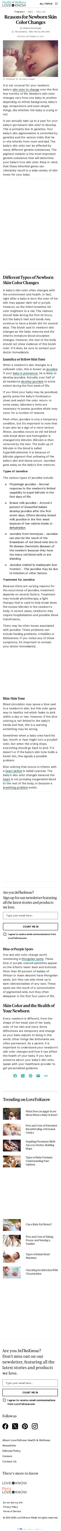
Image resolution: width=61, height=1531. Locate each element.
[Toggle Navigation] (56, 3)
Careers (7, 1456)
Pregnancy (19, 11)
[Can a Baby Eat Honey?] (12, 1225)
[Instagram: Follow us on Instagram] (35, 1426)
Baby (30, 11)
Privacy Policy (10, 1506)
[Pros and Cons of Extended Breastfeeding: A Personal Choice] (12, 1130)
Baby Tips (41, 11)
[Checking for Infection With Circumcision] (12, 1272)
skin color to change (26, 89)
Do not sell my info (13, 1502)
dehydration (17, 527)
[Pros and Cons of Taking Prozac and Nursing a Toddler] (12, 1241)
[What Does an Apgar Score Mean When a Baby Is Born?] (12, 1114)
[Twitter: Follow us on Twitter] (15, 1426)
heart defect (13, 771)
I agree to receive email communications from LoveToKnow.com (32, 936)
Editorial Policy (11, 1450)
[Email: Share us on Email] (38, 1076)
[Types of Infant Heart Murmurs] (12, 1257)
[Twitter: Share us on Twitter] (23, 1076)
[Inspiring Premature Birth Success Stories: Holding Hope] (12, 1145)
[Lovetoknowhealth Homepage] (14, 4)
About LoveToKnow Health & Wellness (26, 1440)
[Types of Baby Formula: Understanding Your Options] (12, 1161)
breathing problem (15, 787)
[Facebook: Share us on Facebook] (15, 1076)
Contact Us (9, 1461)
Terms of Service (12, 1511)
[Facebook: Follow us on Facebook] (5, 1426)
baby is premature (25, 373)
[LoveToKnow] (30, 1480)
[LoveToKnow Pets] (30, 1490)
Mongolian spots (33, 959)
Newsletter (9, 1445)
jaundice (51, 369)
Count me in (30, 926)
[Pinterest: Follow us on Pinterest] (25, 1426)
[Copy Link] (46, 1076)
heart (6, 779)
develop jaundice (32, 381)
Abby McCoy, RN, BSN (39, 31)
